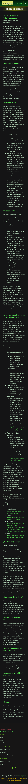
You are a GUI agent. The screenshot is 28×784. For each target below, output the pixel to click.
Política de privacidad (7, 778)
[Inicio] (1, 737)
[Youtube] (15, 768)
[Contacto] (2, 764)
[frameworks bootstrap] (6, 755)
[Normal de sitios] (5, 761)
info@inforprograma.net (7, 731)
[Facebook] (13, 768)
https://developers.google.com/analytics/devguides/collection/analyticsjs (17, 429)
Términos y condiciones (14, 781)
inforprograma (21, 776)
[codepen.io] (3, 752)
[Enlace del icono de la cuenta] (25, 3)
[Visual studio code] (5, 749)
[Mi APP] (2, 743)
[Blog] (1, 740)
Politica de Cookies (20, 778)
